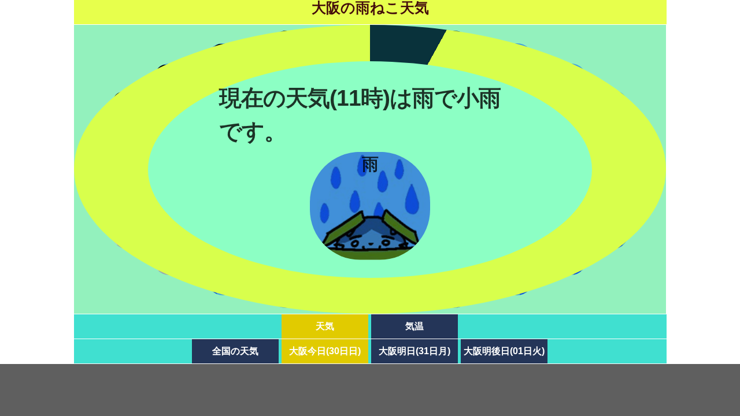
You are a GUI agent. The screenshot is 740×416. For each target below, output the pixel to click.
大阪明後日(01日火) (504, 351)
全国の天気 (235, 351)
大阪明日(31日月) (414, 351)
